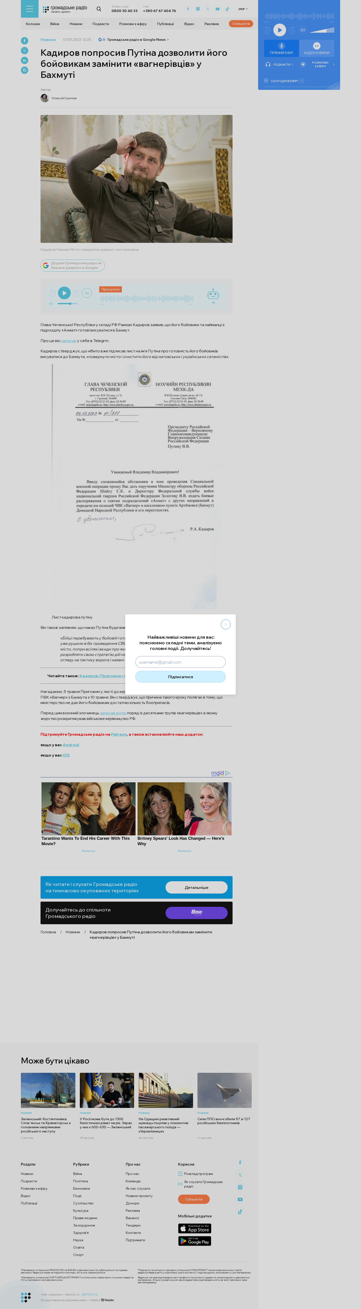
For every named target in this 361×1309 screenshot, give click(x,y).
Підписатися (180, 676)
